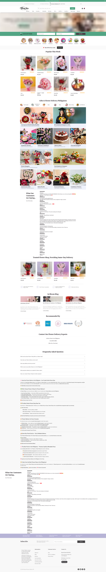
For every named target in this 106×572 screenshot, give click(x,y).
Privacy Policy (50, 556)
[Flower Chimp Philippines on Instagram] (82, 569)
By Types (49, 11)
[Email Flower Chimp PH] (84, 569)
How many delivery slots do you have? (27, 363)
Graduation (44, 11)
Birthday (27, 11)
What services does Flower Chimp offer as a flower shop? (31, 356)
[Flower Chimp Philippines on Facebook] (78, 569)
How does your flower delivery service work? (29, 359)
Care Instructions (38, 558)
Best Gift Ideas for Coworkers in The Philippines (52, 302)
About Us (36, 552)
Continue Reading (23, 311)
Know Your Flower (38, 559)
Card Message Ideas (38, 561)
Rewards (78, 11)
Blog (35, 554)
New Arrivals (73, 11)
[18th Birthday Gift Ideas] (30, 299)
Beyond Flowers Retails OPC (29, 569)
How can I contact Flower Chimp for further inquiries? (31, 373)
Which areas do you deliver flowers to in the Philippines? (31, 366)
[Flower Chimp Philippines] (29, 8)
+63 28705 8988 (53, 340)
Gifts (55, 11)
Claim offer (60, 47)
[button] (33, 92)
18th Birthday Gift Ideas (25, 303)
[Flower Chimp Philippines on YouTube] (80, 569)
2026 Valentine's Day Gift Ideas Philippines (74, 302)
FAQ (49, 552)
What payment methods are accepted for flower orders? (31, 370)
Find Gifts (80, 33)
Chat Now (65, 561)
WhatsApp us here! (64, 558)
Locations (66, 11)
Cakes (33, 11)
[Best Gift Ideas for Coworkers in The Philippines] (53, 299)
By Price (60, 11)
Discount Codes (38, 563)
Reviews (36, 556)
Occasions (38, 11)
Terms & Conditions (51, 554)
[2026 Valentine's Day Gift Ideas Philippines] (76, 299)
